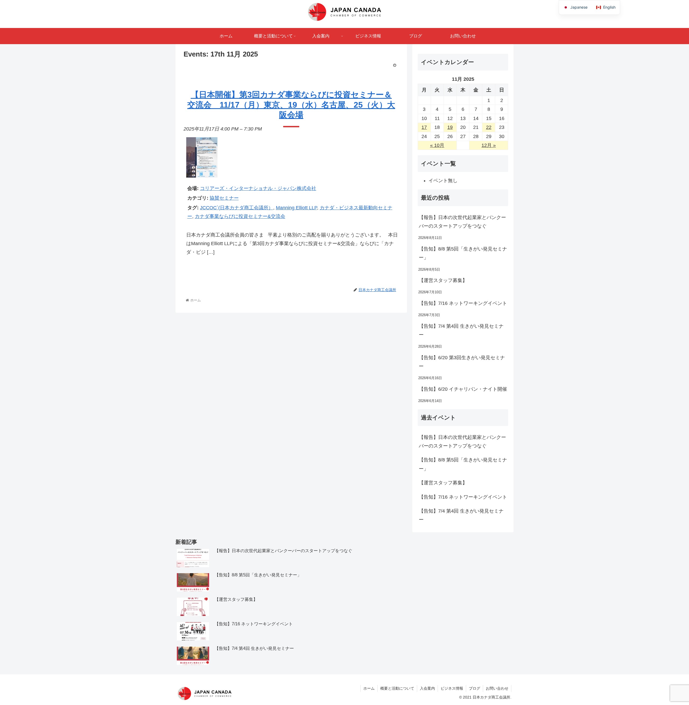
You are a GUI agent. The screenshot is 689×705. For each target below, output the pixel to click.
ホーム (369, 688)
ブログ (474, 688)
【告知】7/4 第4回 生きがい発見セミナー (461, 330)
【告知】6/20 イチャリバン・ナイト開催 (463, 389)
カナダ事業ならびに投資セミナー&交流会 (240, 216)
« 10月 (437, 145)
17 (424, 127)
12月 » (488, 145)
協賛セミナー (224, 198)
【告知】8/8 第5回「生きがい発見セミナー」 (463, 253)
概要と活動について (397, 688)
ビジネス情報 (452, 688)
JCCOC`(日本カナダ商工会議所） (236, 207)
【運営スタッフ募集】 (443, 280)
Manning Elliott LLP (296, 207)
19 (450, 127)
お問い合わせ (497, 688)
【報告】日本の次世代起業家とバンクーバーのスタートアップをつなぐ (462, 222)
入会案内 (427, 688)
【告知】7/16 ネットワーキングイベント (463, 303)
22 (488, 127)
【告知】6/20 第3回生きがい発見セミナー (462, 362)
